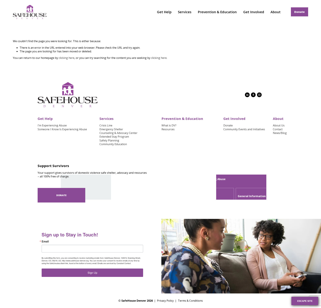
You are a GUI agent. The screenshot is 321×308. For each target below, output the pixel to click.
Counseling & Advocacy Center (118, 133)
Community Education (113, 144)
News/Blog (280, 133)
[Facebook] (253, 94)
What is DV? (169, 125)
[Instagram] (259, 94)
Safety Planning (109, 140)
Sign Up (92, 273)
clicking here (66, 58)
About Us (279, 125)
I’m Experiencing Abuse (52, 125)
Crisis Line (105, 125)
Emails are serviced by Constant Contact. (114, 263)
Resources (168, 129)
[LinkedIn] (247, 94)
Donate (299, 12)
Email (45, 241)
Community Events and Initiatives (244, 129)
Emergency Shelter (111, 129)
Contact (278, 129)
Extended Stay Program (114, 136)
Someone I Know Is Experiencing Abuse (62, 129)
